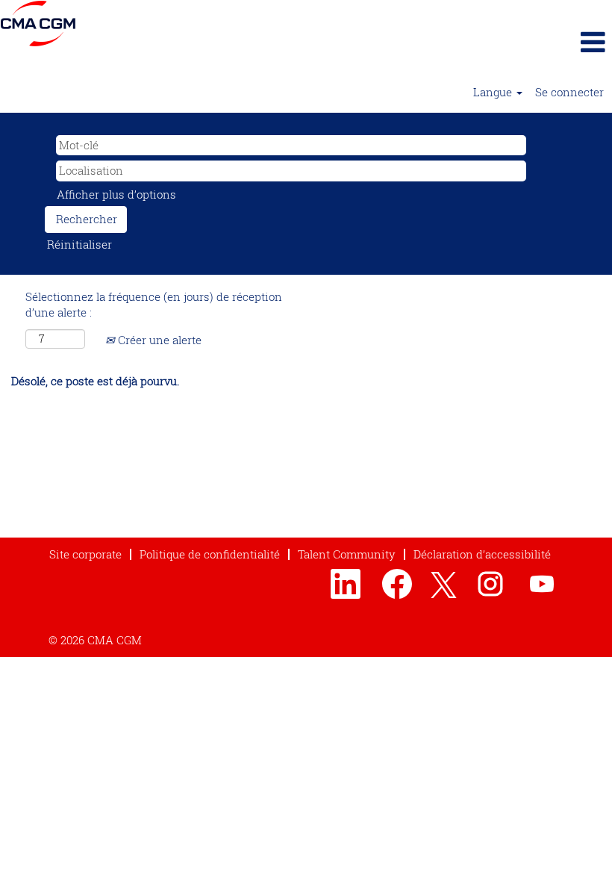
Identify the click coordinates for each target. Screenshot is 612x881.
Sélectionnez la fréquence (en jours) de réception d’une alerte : (153, 304)
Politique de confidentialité (210, 554)
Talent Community (347, 554)
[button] (510, 42)
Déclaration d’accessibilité (482, 554)
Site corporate (85, 554)
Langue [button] (494, 91)
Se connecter (569, 91)
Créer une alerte (158, 339)
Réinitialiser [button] (79, 244)
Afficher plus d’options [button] (116, 194)
